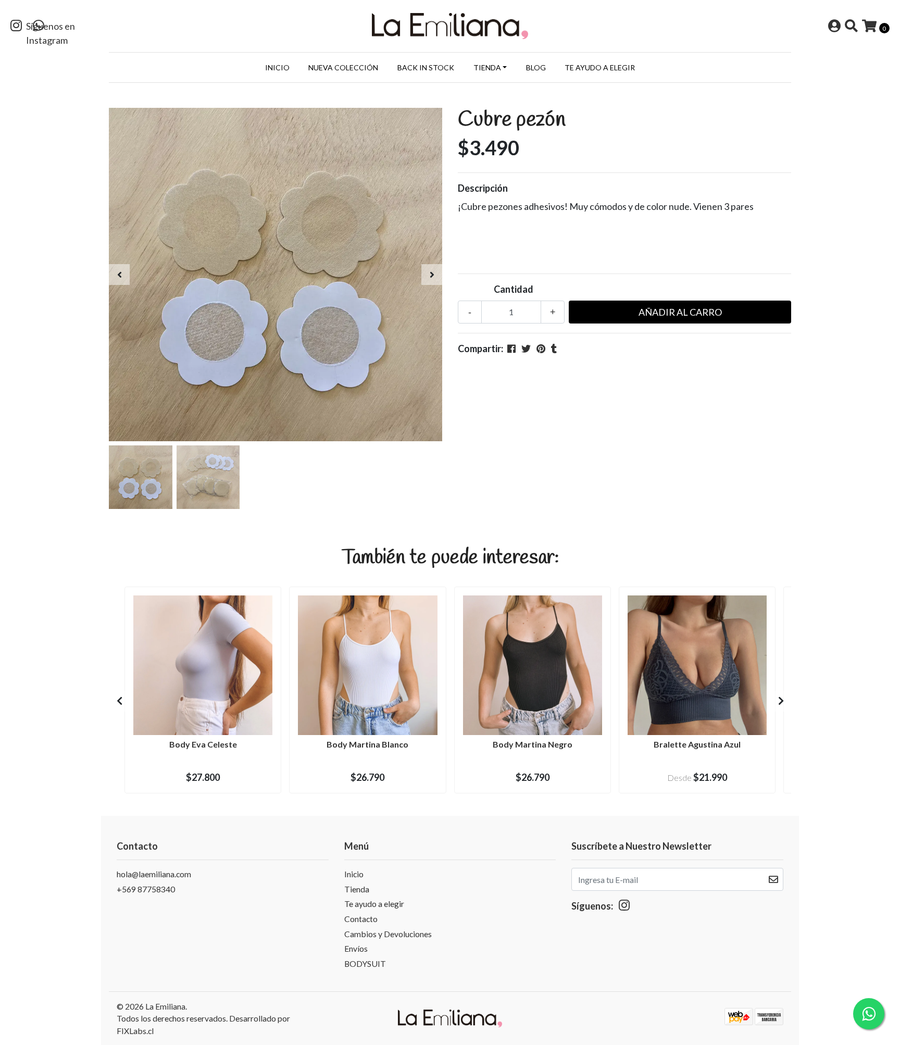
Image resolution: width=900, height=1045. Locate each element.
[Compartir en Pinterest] (540, 348)
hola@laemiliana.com (154, 874)
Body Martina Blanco (367, 744)
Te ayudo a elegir (600, 67)
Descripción (483, 188)
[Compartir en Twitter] (526, 348)
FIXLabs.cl (135, 1031)
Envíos (356, 948)
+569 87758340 (146, 889)
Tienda (487, 67)
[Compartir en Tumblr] (554, 348)
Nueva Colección (343, 67)
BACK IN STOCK (425, 67)
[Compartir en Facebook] (511, 348)
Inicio (277, 67)
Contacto (361, 919)
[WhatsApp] (38, 26)
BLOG (536, 67)
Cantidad (513, 289)
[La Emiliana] (450, 25)
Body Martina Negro (532, 744)
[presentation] (119, 274)
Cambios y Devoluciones (388, 934)
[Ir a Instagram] (16, 26)
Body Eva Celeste (203, 744)
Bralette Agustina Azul (697, 744)
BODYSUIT (365, 963)
